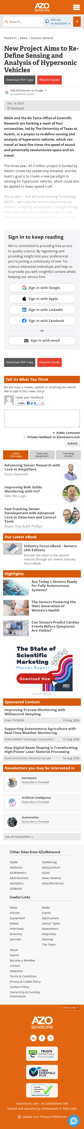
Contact (15, 966)
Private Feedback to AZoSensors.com (54, 437)
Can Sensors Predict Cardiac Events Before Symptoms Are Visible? (55, 626)
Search (14, 955)
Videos (14, 923)
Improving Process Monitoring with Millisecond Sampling (34, 711)
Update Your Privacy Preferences (44, 1117)
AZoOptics (17, 883)
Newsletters (50, 929)
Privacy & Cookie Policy (25, 981)
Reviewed (17, 108)
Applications (50, 918)
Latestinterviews (16, 455)
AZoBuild (16, 889)
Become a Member (22, 960)
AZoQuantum (51, 867)
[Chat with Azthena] (74, 1121)
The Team (48, 944)
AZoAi (46, 873)
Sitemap (47, 939)
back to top (69, 1007)
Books (46, 907)
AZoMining (49, 862)
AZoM (14, 862)
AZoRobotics (18, 873)
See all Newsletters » (19, 837)
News (24, 38)
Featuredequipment (42, 455)
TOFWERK (18, 720)
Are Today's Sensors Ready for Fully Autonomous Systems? (54, 585)
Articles (15, 913)
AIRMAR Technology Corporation (32, 739)
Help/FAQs (49, 934)
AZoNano (16, 867)
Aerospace (29, 778)
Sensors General (42, 38)
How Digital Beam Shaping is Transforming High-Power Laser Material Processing (40, 749)
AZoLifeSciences (53, 883)
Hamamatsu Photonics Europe (31, 758)
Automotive (30, 817)
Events (46, 913)
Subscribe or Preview (35, 782)
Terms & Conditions (23, 976)
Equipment (17, 918)
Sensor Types (51, 923)
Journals (15, 939)
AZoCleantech (19, 878)
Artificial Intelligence (36, 798)
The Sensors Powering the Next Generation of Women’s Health (54, 606)
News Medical (51, 878)
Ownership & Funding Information (25, 994)
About (14, 950)
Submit (72, 443)
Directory (16, 934)
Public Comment (68, 433)
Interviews (17, 929)
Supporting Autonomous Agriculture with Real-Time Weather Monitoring (40, 730)
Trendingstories (68, 455)
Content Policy (19, 987)
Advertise (16, 971)
